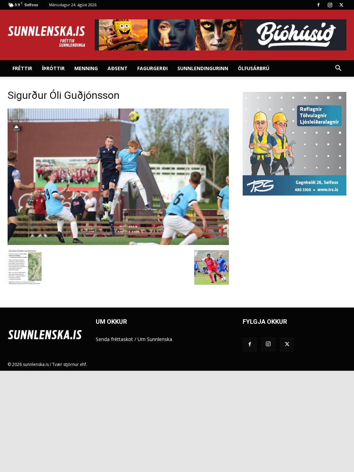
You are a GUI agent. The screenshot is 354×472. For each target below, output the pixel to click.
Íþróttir (53, 68)
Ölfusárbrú (253, 68)
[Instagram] (330, 5)
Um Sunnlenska (155, 339)
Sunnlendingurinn (202, 68)
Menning (86, 68)
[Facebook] (318, 5)
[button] (338, 69)
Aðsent (118, 68)
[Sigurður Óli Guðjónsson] (118, 243)
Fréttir (22, 68)
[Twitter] (341, 5)
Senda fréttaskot (114, 339)
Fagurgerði (152, 68)
